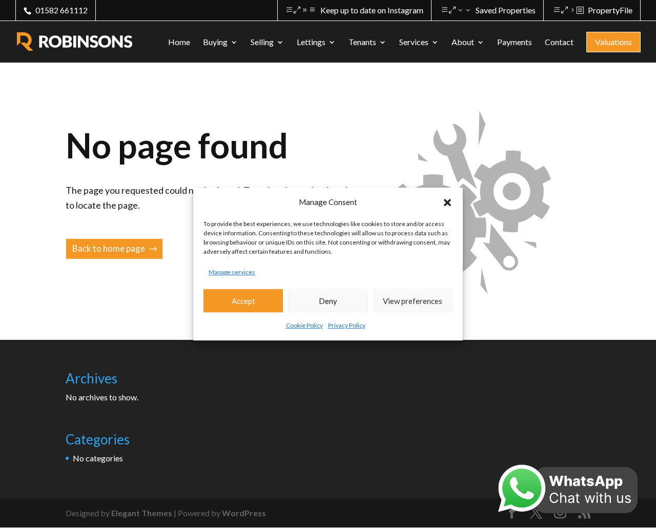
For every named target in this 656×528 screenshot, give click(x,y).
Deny (328, 301)
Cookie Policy (304, 326)
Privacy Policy (346, 326)
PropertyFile (610, 10)
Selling (262, 42)
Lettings (311, 42)
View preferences (412, 301)
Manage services (232, 272)
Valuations (613, 42)
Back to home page (108, 248)
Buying (215, 42)
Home (179, 42)
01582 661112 (61, 10)
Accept (243, 301)
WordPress (244, 513)
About (463, 42)
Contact (559, 42)
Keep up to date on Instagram (371, 10)
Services (413, 42)
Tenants (362, 42)
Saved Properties (506, 10)
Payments (514, 42)
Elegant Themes (141, 513)
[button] (447, 202)
